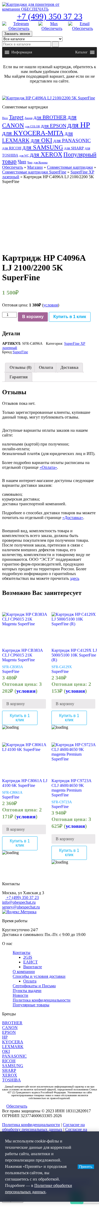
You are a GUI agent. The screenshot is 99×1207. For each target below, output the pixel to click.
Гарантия (19, 377)
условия (50, 305)
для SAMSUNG (42, 147)
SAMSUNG (12, 1065)
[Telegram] (19, 26)
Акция (28, 118)
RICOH (9, 1061)
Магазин (35, 167)
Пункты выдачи (27, 990)
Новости (20, 995)
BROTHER (12, 1023)
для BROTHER (50, 117)
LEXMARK (12, 1046)
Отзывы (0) (20, 367)
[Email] (82, 26)
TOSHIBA (11, 1080)
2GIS (27, 957)
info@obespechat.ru (19, 902)
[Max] (51, 26)
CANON (10, 1027)
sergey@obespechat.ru (21, 907)
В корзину (33, 316)
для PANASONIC (72, 140)
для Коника (41, 162)
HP (5, 1037)
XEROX (9, 1075)
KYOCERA (12, 1042)
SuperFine (20, 352)
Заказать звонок (17, 34)
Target (16, 117)
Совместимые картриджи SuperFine (34, 172)
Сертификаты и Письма (34, 986)
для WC (24, 155)
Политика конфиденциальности (41, 1000)
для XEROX (46, 154)
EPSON (9, 1032)
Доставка (69, 367)
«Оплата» (48, 467)
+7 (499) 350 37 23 (49, 16)
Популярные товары (31, 1005)
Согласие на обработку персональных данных (43, 1127)
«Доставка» (72, 517)
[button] (21, 52)
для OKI (41, 140)
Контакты (21, 952)
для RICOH (11, 148)
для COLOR (32, 126)
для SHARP (74, 148)
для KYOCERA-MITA (33, 132)
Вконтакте (32, 967)
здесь (74, 578)
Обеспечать (12, 167)
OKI (6, 1051)
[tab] (20, 367)
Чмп (29, 162)
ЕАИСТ (30, 962)
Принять (85, 1167)
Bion (5, 118)
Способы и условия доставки (39, 976)
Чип (22, 161)
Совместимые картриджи (70, 167)
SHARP (9, 1070)
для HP (78, 125)
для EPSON (53, 125)
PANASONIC (14, 1056)
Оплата (46, 367)
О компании (24, 971)
